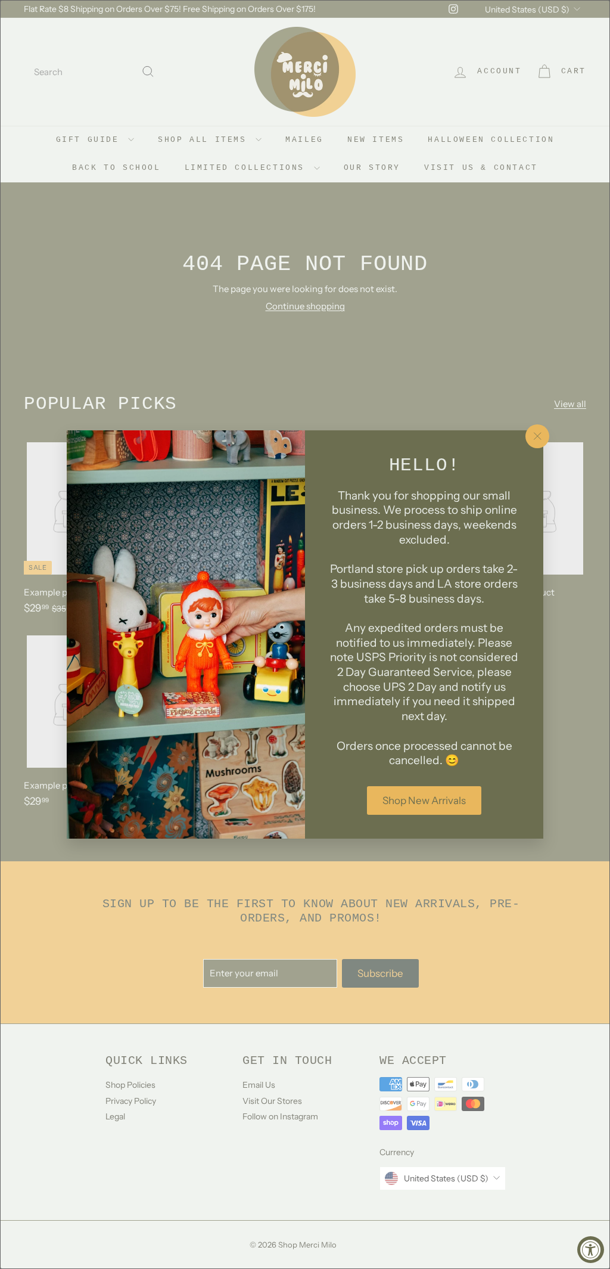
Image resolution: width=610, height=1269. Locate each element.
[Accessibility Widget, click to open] (590, 1249)
